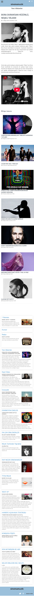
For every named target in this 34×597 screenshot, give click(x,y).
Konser (4, 330)
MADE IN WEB (29, 593)
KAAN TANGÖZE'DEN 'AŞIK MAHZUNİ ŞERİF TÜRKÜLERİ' (9, 393)
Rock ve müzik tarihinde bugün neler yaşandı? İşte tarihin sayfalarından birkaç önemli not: (11, 449)
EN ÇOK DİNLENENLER (10, 433)
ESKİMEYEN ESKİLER (10, 410)
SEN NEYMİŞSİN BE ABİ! (11, 549)
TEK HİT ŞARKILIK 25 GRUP (8, 551)
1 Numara (5, 317)
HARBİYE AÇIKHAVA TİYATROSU (14, 513)
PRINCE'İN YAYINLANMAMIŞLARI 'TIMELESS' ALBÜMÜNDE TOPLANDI (11, 353)
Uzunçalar (5, 390)
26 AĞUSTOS (5, 446)
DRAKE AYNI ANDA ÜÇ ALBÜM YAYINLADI (12, 219)
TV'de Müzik (6, 476)
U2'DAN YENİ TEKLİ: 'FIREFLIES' (9, 163)
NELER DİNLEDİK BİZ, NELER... (13, 563)
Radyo (4, 335)
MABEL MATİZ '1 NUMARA (8, 319)
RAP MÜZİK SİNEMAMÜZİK (12, 460)
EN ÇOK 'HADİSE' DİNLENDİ (9, 434)
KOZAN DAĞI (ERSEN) (7, 494)
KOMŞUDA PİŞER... (9, 533)
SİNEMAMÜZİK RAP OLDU (8, 462)
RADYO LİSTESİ (5, 337)
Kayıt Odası (6, 372)
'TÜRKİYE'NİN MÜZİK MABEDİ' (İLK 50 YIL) (12, 515)
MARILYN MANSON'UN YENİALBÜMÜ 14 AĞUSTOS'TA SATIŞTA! (11, 375)
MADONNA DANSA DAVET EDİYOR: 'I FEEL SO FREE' (15, 272)
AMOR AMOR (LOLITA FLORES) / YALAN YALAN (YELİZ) (10, 536)
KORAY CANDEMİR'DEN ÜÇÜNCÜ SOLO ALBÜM (13, 245)
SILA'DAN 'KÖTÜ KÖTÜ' (7, 299)
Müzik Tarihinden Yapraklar (11, 444)
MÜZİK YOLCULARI (6, 478)
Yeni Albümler (7, 350)
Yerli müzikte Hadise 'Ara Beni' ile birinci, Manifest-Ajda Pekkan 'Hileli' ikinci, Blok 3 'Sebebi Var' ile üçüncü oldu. (11, 438)
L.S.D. (3, 565)
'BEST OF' (5, 492)
